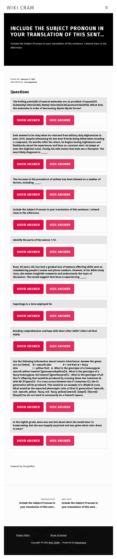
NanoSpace (80, 542)
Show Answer (28, 120)
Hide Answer (60, 120)
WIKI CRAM (54, 542)
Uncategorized (30, 82)
